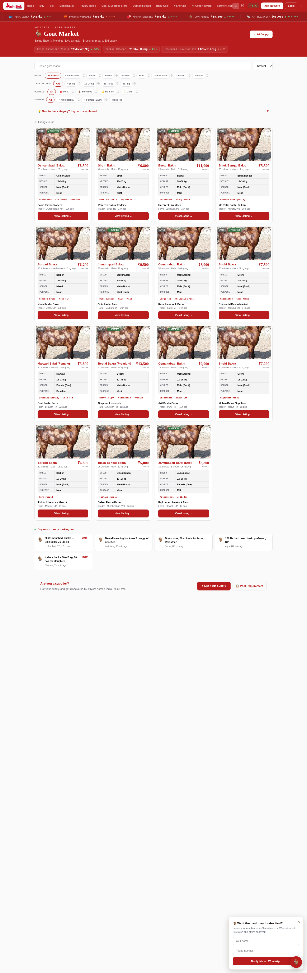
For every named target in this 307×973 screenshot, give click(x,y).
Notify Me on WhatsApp (266, 961)
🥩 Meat (64, 91)
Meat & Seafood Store (114, 5)
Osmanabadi (72, 75)
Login (291, 5)
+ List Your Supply (214, 585)
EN (236, 6)
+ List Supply (261, 34)
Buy (41, 5)
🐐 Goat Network (202, 5)
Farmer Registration (229, 5)
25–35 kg (108, 83)
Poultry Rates (88, 5)
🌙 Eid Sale (107, 91)
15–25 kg (89, 83)
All (51, 91)
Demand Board (142, 5)
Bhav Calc (162, 5)
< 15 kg (71, 83)
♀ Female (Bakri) (93, 100)
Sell (52, 5)
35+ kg (126, 83)
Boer (141, 75)
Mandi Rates (67, 5)
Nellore (199, 75)
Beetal (108, 75)
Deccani (180, 75)
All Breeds (53, 75)
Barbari (125, 75)
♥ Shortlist (180, 5)
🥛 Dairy (127, 91)
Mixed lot (117, 100)
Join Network (272, 5)
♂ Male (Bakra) (66, 100)
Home (30, 5)
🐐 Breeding (85, 91)
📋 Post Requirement (249, 586)
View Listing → (63, 216)
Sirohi (92, 75)
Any (58, 83)
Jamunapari (160, 75)
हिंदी (242, 5)
